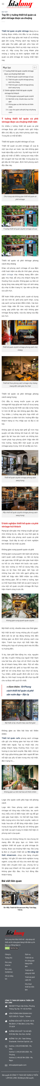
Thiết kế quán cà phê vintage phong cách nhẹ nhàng (20, 80)
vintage (10, 274)
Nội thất (5, 12)
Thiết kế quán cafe (11, 738)
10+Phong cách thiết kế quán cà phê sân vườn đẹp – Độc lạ (19, 690)
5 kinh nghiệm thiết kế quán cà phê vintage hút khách (18, 91)
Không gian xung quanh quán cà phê (21, 96)
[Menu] (3, 4)
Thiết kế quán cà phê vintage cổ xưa (20, 77)
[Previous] (2, 898)
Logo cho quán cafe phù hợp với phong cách (22, 111)
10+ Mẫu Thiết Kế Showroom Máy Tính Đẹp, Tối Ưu (20, 908)
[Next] (38, 898)
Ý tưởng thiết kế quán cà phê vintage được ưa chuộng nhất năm (19, 72)
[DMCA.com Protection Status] (11, 948)
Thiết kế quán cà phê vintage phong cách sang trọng (20, 86)
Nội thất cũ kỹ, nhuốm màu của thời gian (21, 100)
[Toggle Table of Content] (33, 67)
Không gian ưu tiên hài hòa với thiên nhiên (21, 105)
